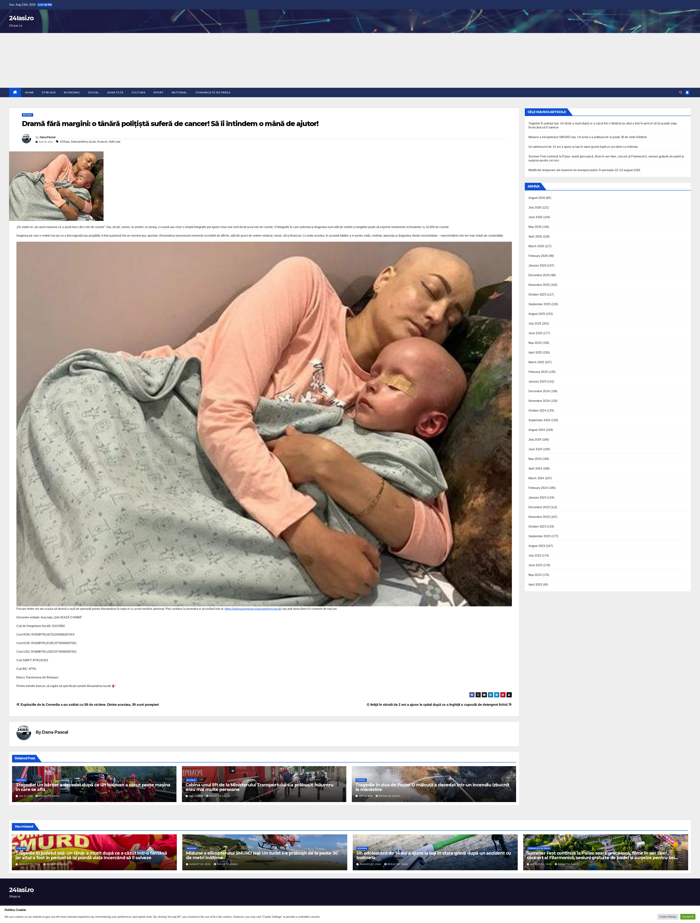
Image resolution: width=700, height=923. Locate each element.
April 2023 (535, 584)
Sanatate (115, 92)
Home (29, 92)
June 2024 (535, 449)
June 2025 (535, 333)
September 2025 (539, 304)
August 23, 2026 (30, 864)
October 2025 (537, 294)
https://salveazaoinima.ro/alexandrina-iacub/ (253, 608)
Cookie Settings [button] (668, 916)
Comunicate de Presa (213, 92)
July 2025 (534, 323)
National (179, 92)
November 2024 (539, 400)
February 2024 (538, 487)
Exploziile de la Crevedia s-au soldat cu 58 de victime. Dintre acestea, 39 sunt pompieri (89, 704)
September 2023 (539, 536)
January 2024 (537, 497)
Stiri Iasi (49, 92)
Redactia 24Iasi (49, 796)
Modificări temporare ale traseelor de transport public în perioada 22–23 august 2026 (584, 170)
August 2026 (536, 197)
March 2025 (536, 362)
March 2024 (536, 478)
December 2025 (539, 275)
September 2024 (539, 420)
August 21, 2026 (541, 864)
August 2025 (536, 313)
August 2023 (536, 545)
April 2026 (535, 236)
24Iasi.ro (21, 18)
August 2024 (536, 429)
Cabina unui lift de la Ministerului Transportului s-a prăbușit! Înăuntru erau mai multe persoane (259, 787)
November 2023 (539, 516)
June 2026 (535, 217)
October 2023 (537, 526)
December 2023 (539, 507)
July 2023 (534, 555)
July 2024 (534, 439)
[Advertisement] (350, 60)
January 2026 (537, 265)
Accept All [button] (687, 916)
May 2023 (535, 574)
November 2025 (539, 284)
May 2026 (535, 226)
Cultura (138, 92)
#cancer (102, 141)
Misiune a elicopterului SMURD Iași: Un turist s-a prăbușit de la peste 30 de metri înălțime (587, 137)
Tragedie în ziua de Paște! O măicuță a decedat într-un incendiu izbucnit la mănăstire (432, 787)
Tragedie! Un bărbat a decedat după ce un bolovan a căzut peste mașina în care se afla (93, 787)
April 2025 (535, 352)
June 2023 (535, 565)
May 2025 (535, 342)
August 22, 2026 (371, 864)
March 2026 (536, 246)
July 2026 (534, 207)
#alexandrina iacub (83, 141)
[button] (680, 92)
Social (93, 92)
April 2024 (535, 468)
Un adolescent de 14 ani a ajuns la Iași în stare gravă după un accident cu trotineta (583, 146)
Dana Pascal (47, 137)
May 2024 (535, 458)
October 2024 (537, 410)
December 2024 (539, 391)
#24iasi (64, 141)
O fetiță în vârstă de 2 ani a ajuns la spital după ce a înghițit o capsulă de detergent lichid (437, 704)
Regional (192, 848)
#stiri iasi (114, 141)
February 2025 (538, 371)
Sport (158, 92)
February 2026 (538, 255)
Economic (72, 92)
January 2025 (537, 381)
